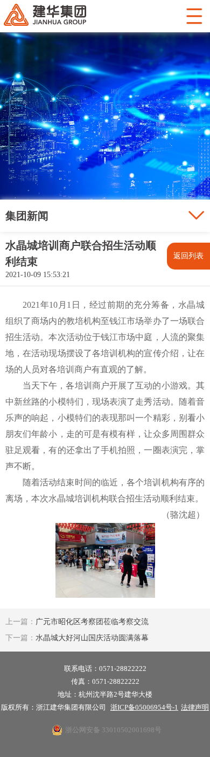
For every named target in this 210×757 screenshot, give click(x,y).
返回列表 (188, 256)
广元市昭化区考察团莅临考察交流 (77, 622)
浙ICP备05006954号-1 (144, 707)
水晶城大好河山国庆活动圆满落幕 (77, 638)
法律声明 (195, 707)
